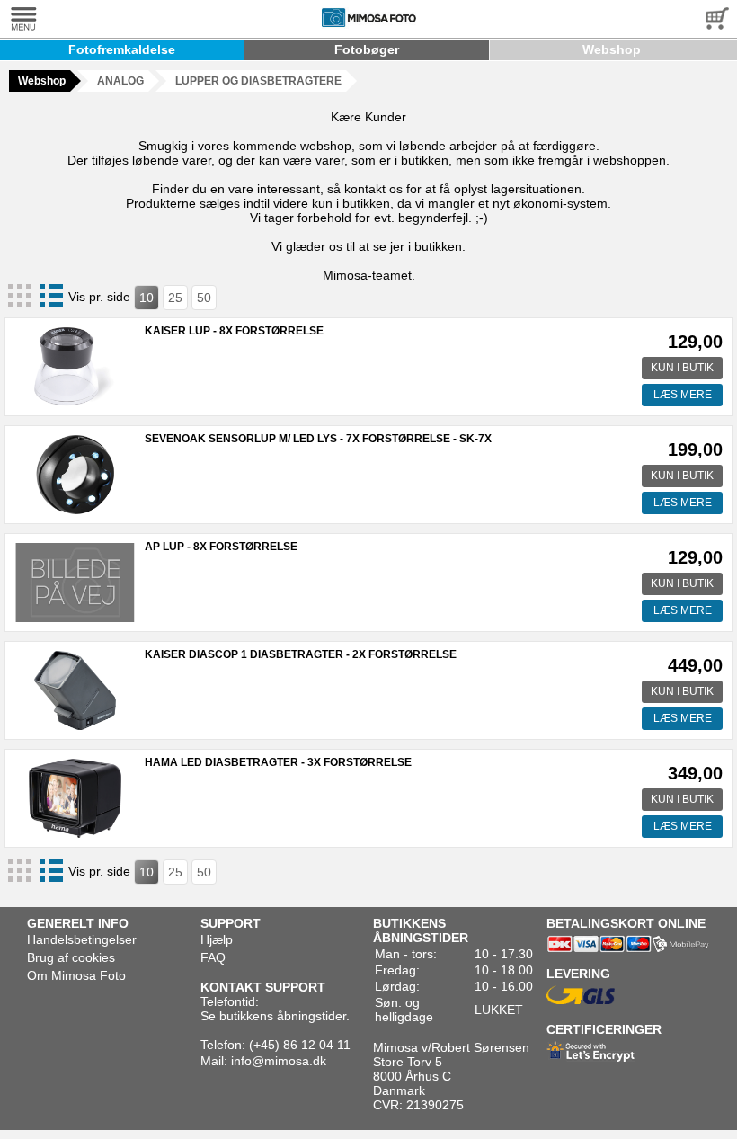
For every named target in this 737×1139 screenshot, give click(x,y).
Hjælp (216, 939)
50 (204, 297)
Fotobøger (366, 49)
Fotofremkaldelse (121, 49)
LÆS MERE (682, 394)
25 (175, 297)
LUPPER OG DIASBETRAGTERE (258, 81)
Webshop (611, 49)
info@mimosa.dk (278, 1061)
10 (146, 297)
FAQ (213, 957)
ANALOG (120, 81)
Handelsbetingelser (82, 939)
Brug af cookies (71, 957)
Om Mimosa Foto (76, 975)
